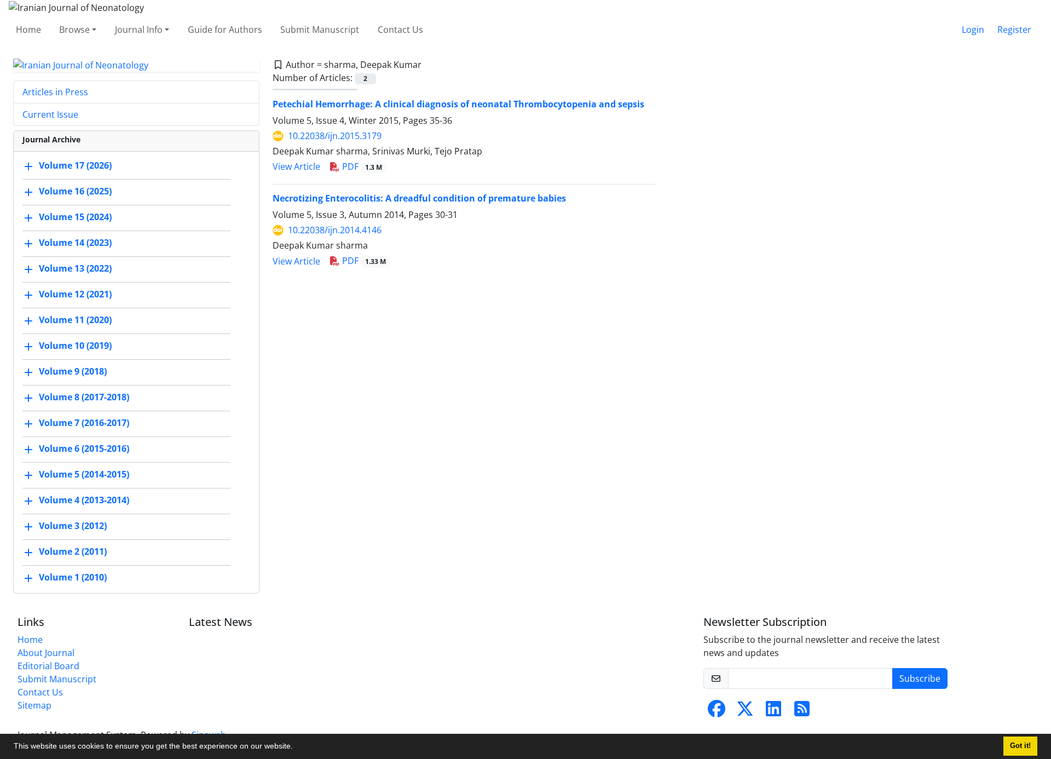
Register (1014, 30)
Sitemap (34, 705)
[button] (296, 747)
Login (973, 30)
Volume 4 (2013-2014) (84, 501)
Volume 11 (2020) (75, 320)
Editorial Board (48, 666)
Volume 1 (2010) (73, 578)
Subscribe (919, 678)
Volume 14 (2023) (75, 243)
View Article (296, 166)
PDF (361, 166)
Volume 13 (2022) (75, 269)
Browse (74, 30)
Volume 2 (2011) (73, 552)
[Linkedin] (773, 712)
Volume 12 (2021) (75, 295)
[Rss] (802, 712)
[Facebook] (716, 712)
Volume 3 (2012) (73, 526)
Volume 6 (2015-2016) (84, 449)
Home (28, 30)
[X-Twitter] (745, 712)
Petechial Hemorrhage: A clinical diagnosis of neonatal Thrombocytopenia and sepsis (458, 104)
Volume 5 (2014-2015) (84, 475)
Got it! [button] (1020, 746)
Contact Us (400, 30)
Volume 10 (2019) (75, 346)
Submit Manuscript (319, 30)
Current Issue (50, 114)
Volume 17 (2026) (75, 166)
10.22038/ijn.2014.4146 (335, 230)
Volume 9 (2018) (73, 372)
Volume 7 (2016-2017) (84, 423)
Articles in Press (55, 92)
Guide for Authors (225, 30)
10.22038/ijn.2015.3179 (335, 136)
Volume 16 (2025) (75, 192)
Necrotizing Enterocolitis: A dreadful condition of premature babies (419, 198)
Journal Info (139, 30)
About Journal (46, 653)
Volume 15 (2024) (75, 217)
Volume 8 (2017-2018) (84, 398)
